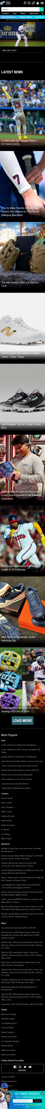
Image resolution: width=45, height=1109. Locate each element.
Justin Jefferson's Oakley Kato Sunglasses (18, 745)
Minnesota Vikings (8, 1014)
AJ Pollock (5, 834)
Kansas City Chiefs (9, 1037)
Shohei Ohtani (26, 17)
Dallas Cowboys (7, 1032)
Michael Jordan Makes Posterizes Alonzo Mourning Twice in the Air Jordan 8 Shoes (22, 915)
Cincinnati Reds (7, 1028)
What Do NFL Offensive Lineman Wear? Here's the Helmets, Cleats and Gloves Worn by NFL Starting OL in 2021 (21, 945)
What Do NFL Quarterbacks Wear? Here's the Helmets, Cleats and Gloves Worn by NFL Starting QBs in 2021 (21, 955)
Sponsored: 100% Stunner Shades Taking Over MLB (22, 1004)
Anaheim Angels (8, 1019)
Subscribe (33, 13)
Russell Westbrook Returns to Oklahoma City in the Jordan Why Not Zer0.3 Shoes (22, 871)
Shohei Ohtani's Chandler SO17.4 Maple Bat (18, 757)
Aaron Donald (6, 798)
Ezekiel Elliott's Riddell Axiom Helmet (16, 788)
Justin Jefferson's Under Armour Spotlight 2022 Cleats (20, 751)
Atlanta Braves (7, 1046)
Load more (22, 720)
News (23, 13)
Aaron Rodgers (7, 807)
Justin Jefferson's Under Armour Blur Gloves (19, 766)
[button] (37, 3)
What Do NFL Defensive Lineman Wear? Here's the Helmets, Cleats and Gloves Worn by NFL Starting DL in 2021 (22, 972)
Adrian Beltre (6, 821)
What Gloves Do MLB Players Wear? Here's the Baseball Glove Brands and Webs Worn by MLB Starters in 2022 (20, 935)
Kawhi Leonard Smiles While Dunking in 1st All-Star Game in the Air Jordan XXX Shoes (22, 857)
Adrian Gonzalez (8, 825)
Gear (15, 13)
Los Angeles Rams (9, 1023)
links (29, 19)
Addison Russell (7, 816)
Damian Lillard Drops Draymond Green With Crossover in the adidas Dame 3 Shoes (18, 864)
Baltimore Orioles (8, 1050)
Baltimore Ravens (8, 1055)
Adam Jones (6, 812)
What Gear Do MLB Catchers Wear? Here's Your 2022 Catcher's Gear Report (20, 963)
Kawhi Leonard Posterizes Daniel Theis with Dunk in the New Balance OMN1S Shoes (22, 893)
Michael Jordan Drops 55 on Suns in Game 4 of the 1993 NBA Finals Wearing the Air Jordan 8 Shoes (22, 908)
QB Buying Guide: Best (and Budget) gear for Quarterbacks (19, 988)
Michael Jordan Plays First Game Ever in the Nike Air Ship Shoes (21, 849)
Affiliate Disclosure (9, 1081)
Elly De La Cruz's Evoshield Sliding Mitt (16, 775)
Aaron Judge (6, 803)
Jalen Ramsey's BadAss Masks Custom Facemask (22, 761)
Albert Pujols (6, 838)
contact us (32, 1105)
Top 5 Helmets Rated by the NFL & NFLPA (18, 928)
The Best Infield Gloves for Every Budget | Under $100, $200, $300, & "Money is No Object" (20, 981)
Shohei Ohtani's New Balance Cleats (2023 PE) (20, 770)
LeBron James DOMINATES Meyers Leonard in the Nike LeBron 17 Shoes (21, 900)
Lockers (5, 13)
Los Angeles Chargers (10, 1041)
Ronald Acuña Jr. (9, 17)
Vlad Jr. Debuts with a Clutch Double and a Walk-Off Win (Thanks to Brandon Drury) (22, 879)
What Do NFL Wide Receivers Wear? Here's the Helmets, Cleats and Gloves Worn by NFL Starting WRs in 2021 (21, 997)
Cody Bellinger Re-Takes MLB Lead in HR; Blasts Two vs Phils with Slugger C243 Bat (20, 886)
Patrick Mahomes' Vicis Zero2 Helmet (16, 779)
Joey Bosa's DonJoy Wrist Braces (15, 784)
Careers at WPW (8, 1077)
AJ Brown (5, 830)
